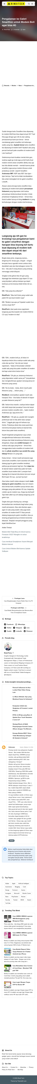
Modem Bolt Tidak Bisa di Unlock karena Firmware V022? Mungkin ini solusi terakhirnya (16, 534)
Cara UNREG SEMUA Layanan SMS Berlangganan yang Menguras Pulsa (22, 918)
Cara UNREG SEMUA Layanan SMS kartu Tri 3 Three (22, 934)
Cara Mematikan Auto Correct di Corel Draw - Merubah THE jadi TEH (22, 968)
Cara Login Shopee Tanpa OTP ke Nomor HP (21, 983)
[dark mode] (32, 4)
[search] (29, 4)
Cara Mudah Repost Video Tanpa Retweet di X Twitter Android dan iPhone (21, 951)
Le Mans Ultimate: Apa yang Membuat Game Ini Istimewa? (22, 698)
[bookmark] (35, 4)
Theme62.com (21, 1081)
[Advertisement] (18, 61)
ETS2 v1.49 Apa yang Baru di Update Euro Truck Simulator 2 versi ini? (22, 717)
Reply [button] (11, 840)
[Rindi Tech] (16, 3)
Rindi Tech (21, 1078)
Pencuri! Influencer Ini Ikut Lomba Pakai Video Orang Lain (21, 690)
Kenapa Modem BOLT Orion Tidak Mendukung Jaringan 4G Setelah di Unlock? (22, 735)
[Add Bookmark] (23, 29)
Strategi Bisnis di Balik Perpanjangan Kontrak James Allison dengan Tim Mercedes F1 (23, 726)
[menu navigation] (4, 4)
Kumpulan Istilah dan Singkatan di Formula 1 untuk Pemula (23, 708)
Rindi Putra (7, 29)
